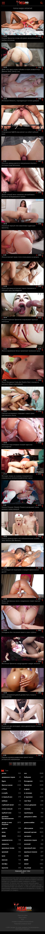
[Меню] (4, 3)
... (30, 764)
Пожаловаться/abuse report (22, 924)
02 (15, 764)
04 (22, 764)
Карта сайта (22, 917)
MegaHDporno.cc (28, 3)
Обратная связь (23, 915)
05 (26, 764)
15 (34, 764)
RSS (22, 919)
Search (41, 3)
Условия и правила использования (22, 921)
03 (19, 764)
